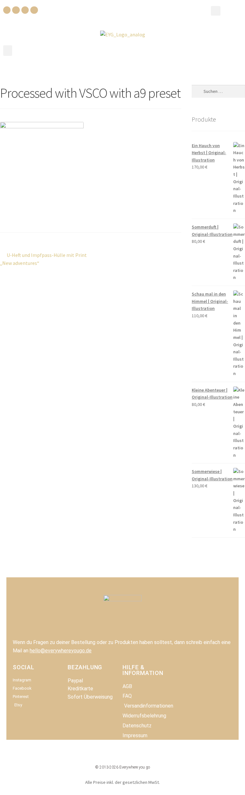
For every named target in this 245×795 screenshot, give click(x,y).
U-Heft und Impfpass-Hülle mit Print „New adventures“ (43, 258)
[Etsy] (34, 10)
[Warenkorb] (231, 10)
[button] (215, 11)
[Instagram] (15, 10)
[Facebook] (7, 10)
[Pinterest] (25, 10)
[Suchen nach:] (218, 91)
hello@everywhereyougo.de (61, 651)
